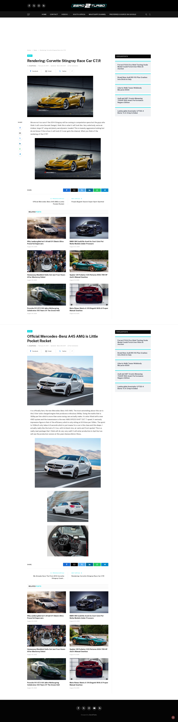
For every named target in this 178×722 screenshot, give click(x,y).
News (30, 55)
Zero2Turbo (32, 66)
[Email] (20, 133)
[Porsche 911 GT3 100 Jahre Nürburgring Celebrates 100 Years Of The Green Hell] (46, 295)
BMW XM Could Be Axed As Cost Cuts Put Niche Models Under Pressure (87, 242)
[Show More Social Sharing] (72, 71)
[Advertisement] (89, 33)
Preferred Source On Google (122, 14)
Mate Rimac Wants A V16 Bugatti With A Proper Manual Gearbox (89, 309)
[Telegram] (20, 154)
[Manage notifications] (173, 717)
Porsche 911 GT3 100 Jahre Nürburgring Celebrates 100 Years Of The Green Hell (43, 309)
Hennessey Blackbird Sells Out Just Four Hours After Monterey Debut (46, 276)
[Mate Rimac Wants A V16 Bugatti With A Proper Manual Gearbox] (89, 295)
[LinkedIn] (20, 143)
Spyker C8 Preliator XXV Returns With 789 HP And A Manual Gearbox (88, 276)
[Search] (146, 14)
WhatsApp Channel (97, 14)
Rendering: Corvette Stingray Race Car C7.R (87, 576)
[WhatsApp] (20, 149)
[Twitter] (20, 138)
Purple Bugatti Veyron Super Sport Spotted (87, 202)
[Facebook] (20, 128)
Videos (64, 14)
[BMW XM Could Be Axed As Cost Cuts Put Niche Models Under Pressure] (89, 228)
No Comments (73, 66)
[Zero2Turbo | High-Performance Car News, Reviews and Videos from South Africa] (89, 5)
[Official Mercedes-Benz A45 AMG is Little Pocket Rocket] (60, 405)
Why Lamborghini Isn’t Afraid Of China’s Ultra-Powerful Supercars (45, 242)
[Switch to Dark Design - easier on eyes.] (150, 14)
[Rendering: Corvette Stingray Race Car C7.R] (60, 116)
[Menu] (28, 14)
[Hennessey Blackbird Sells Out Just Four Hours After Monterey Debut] (46, 261)
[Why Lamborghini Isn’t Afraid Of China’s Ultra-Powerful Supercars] (46, 228)
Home (44, 14)
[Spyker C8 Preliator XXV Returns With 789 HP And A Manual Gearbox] (89, 261)
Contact (54, 14)
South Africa (79, 14)
